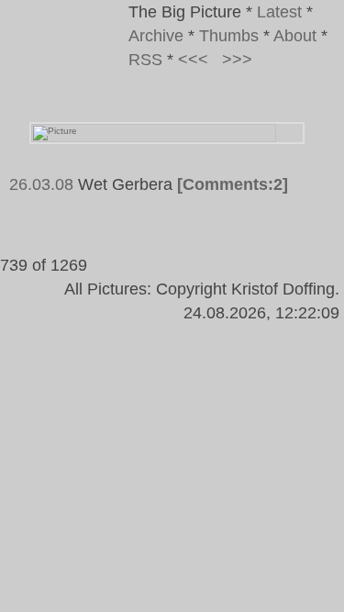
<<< (193, 59)
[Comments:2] (232, 184)
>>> (237, 59)
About (294, 36)
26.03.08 (41, 184)
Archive (155, 36)
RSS (145, 59)
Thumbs (229, 36)
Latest (279, 12)
